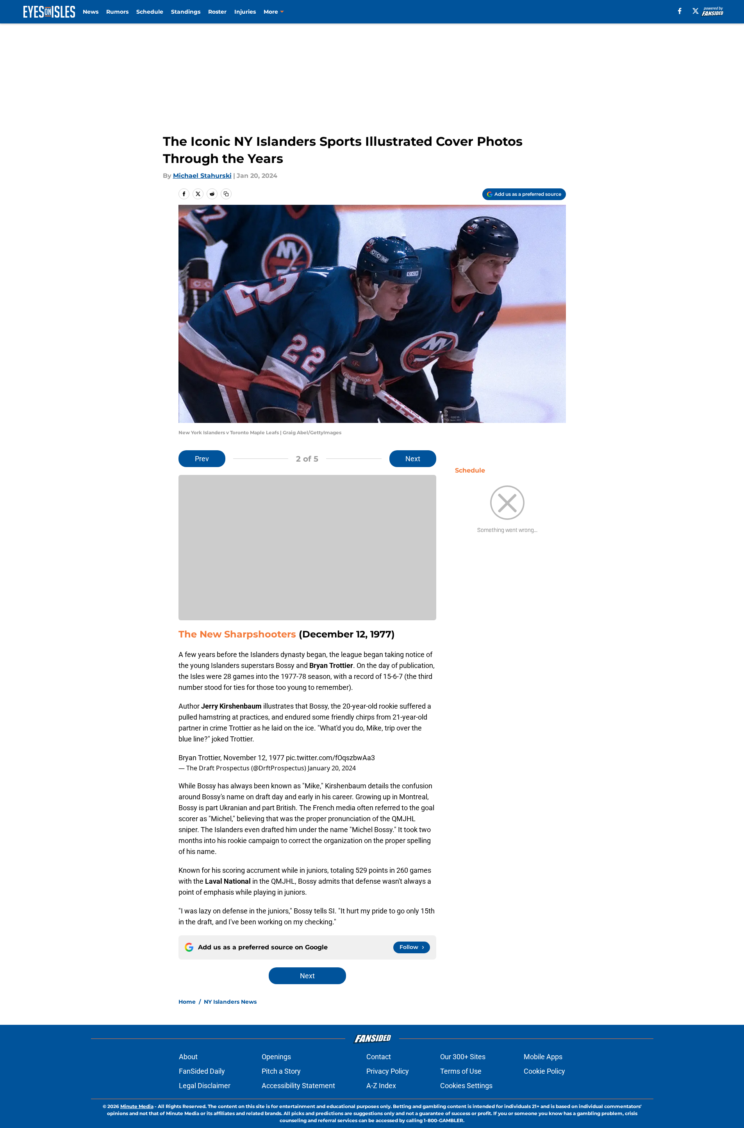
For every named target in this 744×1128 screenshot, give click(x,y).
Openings (276, 1057)
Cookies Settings (466, 1085)
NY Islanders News (230, 1001)
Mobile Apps (543, 1057)
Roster (217, 11)
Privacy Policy (387, 1071)
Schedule (149, 11)
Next (412, 459)
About (188, 1057)
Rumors (117, 11)
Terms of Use (461, 1071)
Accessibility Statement (298, 1085)
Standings (185, 11)
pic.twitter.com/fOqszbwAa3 (330, 758)
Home (187, 1001)
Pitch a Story (281, 1071)
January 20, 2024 (332, 768)
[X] (695, 11)
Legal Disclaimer (204, 1085)
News (90, 11)
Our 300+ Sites (462, 1057)
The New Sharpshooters (237, 634)
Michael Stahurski (202, 175)
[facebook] (680, 11)
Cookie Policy (544, 1071)
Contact (378, 1057)
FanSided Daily (202, 1071)
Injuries (245, 11)
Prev (202, 459)
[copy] (226, 193)
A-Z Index (381, 1085)
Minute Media (136, 1106)
